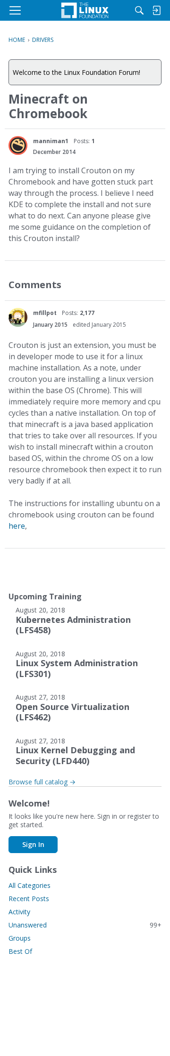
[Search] (139, 10)
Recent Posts (28, 898)
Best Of (20, 951)
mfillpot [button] (45, 313)
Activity (19, 911)
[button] (17, 145)
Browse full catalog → (42, 781)
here (16, 526)
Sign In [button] (33, 844)
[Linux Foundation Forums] (85, 10)
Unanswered (85, 924)
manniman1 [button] (50, 141)
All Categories (29, 885)
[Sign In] (156, 10)
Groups (19, 938)
